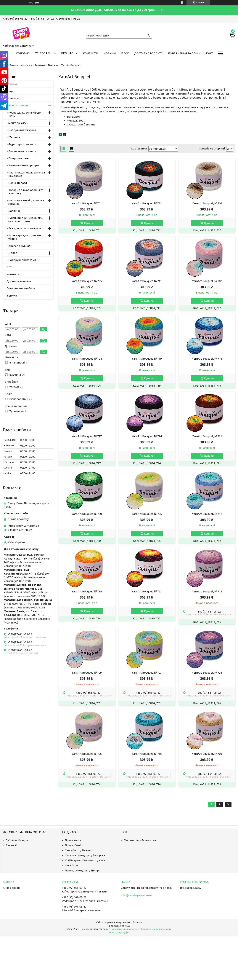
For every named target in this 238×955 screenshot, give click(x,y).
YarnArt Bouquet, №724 (147, 436)
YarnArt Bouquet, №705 (147, 513)
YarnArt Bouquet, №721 (207, 436)
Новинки (13, 98)
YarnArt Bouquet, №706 (87, 753)
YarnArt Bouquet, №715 (207, 591)
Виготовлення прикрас (24, 165)
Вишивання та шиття (22, 151)
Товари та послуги (21, 65)
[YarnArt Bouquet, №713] (147, 257)
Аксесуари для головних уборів (24, 237)
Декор (12, 252)
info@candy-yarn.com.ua (23, 525)
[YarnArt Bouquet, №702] (207, 257)
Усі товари (43, 53)
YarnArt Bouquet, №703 (147, 672)
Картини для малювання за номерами (26, 174)
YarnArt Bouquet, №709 (87, 672)
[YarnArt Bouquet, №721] (207, 412)
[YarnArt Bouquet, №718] (207, 334)
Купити (89, 223)
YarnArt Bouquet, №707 (207, 203)
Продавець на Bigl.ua (119, 925)
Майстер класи (18, 123)
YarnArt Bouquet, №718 (207, 358)
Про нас (67, 53)
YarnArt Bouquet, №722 (147, 203)
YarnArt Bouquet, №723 (147, 591)
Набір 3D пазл (17, 182)
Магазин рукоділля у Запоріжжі (85, 855)
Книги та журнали (20, 245)
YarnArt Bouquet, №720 (87, 513)
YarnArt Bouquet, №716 (147, 753)
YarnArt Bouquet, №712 (207, 513)
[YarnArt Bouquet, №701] (87, 179)
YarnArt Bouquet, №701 (87, 203)
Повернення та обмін (184, 53)
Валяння (14, 210)
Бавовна (53, 65)
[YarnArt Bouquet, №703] (147, 648)
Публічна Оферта (17, 840)
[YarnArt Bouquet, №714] (87, 567)
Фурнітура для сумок (22, 144)
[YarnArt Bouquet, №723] (147, 567)
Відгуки (12, 295)
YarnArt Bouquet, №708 (207, 753)
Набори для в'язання (22, 130)
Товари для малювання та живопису (25, 191)
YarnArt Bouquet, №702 (207, 281)
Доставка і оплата (148, 53)
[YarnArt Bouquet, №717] (87, 412)
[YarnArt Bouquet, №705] (147, 489)
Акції (10, 91)
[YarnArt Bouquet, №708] (207, 729)
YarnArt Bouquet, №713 (147, 281)
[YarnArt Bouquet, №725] (87, 257)
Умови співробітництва (140, 840)
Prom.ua (137, 922)
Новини (110, 53)
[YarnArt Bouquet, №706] (87, 729)
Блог (125, 53)
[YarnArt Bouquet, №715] (207, 567)
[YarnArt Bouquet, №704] (87, 334)
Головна (23, 53)
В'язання (40, 65)
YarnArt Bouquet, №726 (207, 672)
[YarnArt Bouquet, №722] (147, 179)
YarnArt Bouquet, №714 (87, 591)
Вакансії (11, 845)
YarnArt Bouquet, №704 (87, 358)
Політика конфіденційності (156, 929)
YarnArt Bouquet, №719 (147, 358)
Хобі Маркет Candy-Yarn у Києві (85, 860)
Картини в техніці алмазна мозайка (26, 202)
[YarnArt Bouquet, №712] (207, 489)
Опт (9, 267)
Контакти (90, 53)
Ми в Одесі (72, 865)
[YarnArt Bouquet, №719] (147, 334)
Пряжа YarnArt (74, 845)
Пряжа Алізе (73, 840)
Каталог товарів (17, 105)
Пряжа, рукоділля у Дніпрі (82, 870)
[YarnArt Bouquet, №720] (87, 489)
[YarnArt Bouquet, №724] (147, 412)
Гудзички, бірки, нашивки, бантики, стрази (25, 219)
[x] (64, 135)
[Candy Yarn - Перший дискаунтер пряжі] (21, 33)
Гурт (209, 53)
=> (162, 10)
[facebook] (60, 135)
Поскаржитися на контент (125, 929)
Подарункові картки (22, 260)
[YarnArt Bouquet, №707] (207, 179)
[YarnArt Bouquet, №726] (207, 648)
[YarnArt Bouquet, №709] (87, 648)
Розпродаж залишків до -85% (24, 114)
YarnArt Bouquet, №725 (87, 281)
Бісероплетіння (18, 158)
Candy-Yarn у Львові (78, 850)
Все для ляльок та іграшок (26, 228)
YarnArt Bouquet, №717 (87, 436)
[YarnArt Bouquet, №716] (147, 729)
